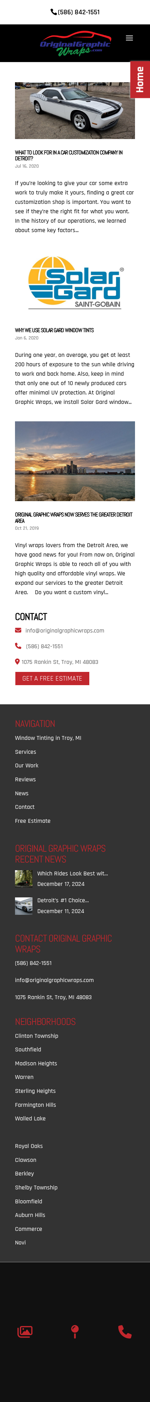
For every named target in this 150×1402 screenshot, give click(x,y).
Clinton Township (36, 1036)
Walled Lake (30, 1118)
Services (25, 752)
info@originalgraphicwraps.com (64, 631)
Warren (24, 1077)
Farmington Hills (35, 1105)
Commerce (28, 1229)
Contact (25, 807)
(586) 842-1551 (44, 646)
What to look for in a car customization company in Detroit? (68, 155)
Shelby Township (36, 1187)
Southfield (28, 1049)
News (22, 793)
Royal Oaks (29, 1146)
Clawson (25, 1160)
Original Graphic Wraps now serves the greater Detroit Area (73, 517)
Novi (20, 1243)
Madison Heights (36, 1063)
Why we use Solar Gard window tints (54, 330)
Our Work (26, 765)
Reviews (25, 779)
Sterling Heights (35, 1091)
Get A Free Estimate (52, 678)
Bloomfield (28, 1201)
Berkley (24, 1174)
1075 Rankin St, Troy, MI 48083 (59, 662)
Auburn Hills (30, 1215)
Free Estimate (33, 821)
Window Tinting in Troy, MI (48, 738)
